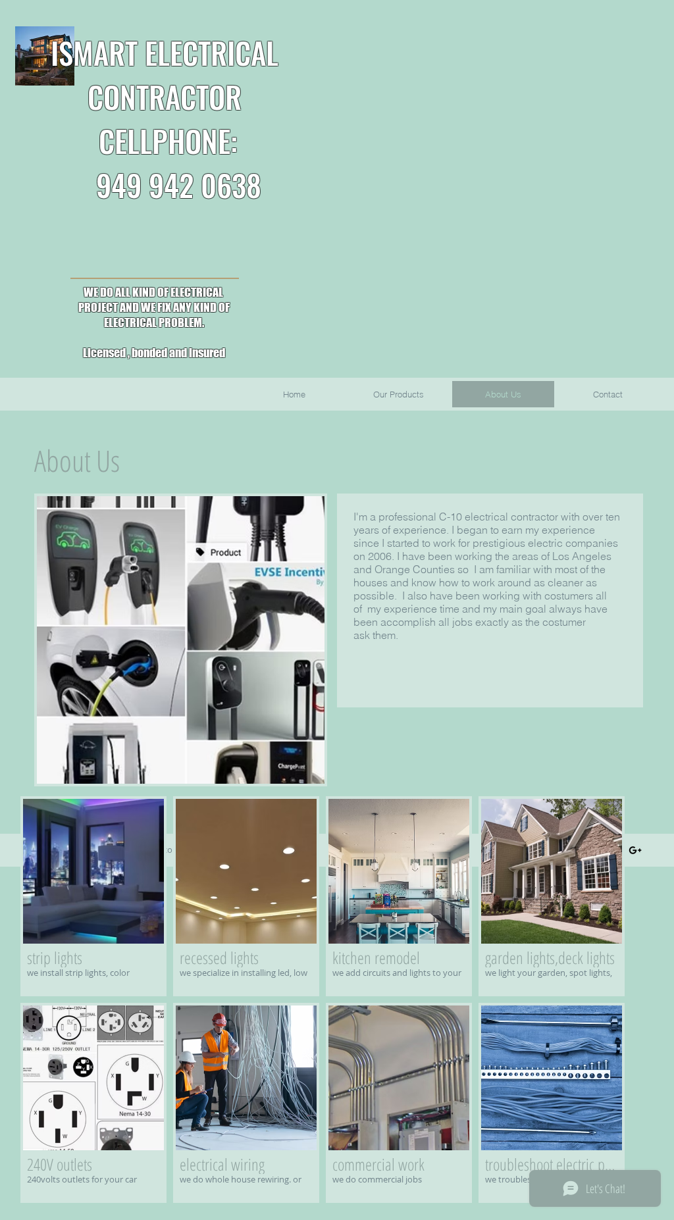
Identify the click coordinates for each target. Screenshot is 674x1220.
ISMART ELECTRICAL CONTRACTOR (164, 74)
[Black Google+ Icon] (635, 850)
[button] (93, 896)
